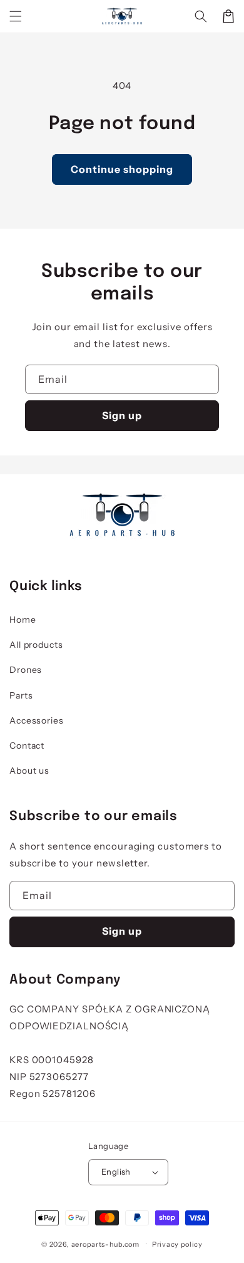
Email (53, 379)
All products (36, 644)
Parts (21, 695)
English (116, 1172)
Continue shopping (122, 169)
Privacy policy (177, 1244)
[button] (15, 16)
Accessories (36, 720)
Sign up (122, 415)
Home (22, 619)
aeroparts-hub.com (105, 1243)
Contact (26, 745)
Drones (25, 669)
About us (29, 770)
